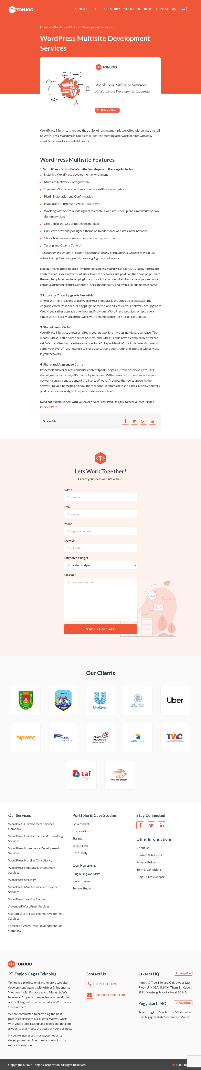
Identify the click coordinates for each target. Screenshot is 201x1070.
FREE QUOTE (48, 407)
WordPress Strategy (22, 879)
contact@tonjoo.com (110, 994)
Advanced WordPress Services (28, 906)
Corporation (80, 831)
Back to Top (184, 1064)
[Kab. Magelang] (26, 700)
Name (68, 489)
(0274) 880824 (106, 984)
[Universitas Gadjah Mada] (138, 700)
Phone (68, 524)
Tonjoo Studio (81, 888)
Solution (132, 9)
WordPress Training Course (27, 899)
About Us (82, 9)
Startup (77, 838)
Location (70, 541)
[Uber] (175, 700)
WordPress (80, 845)
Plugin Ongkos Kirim (86, 874)
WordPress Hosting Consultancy (30, 860)
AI (96, 9)
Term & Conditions (149, 869)
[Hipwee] (26, 737)
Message (70, 574)
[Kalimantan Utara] (63, 700)
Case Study (110, 9)
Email (67, 506)
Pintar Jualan (81, 881)
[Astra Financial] (138, 737)
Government (80, 824)
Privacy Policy (146, 862)
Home (44, 27)
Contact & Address (149, 855)
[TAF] (82, 775)
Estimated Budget (76, 558)
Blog (148, 9)
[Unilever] (100, 700)
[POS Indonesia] (119, 775)
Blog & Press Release (150, 877)
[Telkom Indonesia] (100, 737)
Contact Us (166, 9)
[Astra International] (63, 737)
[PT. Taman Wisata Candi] (175, 737)
